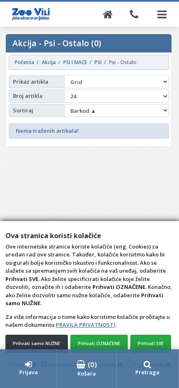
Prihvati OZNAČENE (99, 343)
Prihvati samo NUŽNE (36, 343)
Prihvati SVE (151, 343)
